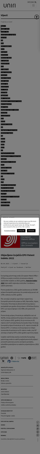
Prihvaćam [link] (31, 231)
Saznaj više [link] (21, 231)
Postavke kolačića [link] (9, 231)
